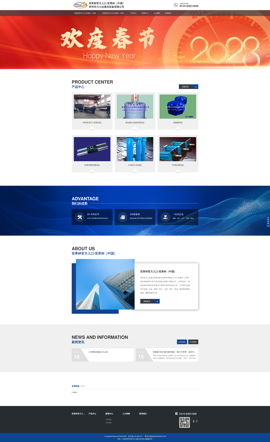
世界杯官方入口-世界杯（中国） (85, 13)
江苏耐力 (75, 392)
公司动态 (182, 342)
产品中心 (133, 13)
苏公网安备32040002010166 (156, 436)
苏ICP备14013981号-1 (135, 436)
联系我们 (168, 13)
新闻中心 (145, 13)
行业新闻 (193, 342)
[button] (133, 67)
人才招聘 (156, 13)
